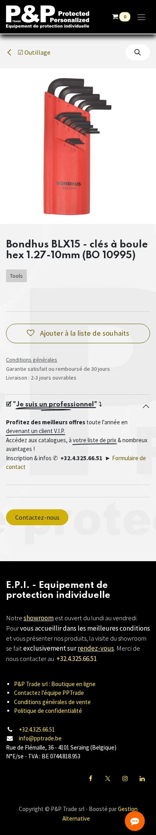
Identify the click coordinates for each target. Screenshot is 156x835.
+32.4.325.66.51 (37, 729)
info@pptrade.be (40, 738)
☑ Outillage (33, 52)
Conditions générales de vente (52, 702)
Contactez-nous (37, 517)
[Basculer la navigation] (141, 17)
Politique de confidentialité (48, 710)
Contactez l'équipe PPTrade (49, 692)
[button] (138, 52)
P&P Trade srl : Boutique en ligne (55, 684)
